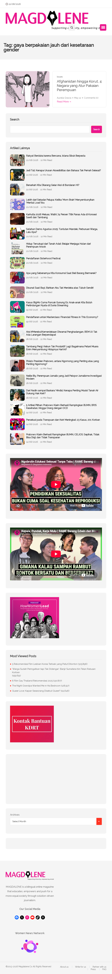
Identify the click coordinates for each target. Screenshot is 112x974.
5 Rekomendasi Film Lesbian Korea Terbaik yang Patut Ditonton (44, 664)
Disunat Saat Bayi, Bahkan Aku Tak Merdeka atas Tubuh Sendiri (59, 287)
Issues (60, 77)
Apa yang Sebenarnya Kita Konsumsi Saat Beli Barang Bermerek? (61, 273)
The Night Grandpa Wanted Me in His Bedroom (36, 685)
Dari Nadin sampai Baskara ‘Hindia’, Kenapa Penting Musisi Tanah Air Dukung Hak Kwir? (62, 392)
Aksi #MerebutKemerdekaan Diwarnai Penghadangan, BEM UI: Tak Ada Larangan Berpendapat (61, 333)
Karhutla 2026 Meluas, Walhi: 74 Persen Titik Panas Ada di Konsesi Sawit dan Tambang (61, 216)
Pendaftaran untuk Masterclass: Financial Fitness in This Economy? (62, 317)
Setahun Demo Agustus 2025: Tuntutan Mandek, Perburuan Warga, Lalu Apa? (62, 230)
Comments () (91, 98)
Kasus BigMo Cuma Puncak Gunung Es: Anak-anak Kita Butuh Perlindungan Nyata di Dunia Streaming (59, 304)
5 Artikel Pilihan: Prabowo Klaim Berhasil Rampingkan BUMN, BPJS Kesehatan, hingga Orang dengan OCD (61, 406)
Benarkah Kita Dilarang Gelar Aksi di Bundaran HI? (52, 185)
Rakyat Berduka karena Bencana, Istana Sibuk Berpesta (55, 155)
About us (64, 967)
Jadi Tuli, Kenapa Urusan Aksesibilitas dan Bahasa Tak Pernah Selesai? (63, 170)
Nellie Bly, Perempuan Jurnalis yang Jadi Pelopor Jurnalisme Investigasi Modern (64, 377)
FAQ (104, 969)
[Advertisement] (56, 779)
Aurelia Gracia (64, 98)
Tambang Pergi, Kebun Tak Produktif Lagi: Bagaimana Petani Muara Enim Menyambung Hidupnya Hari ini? (62, 348)
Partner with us (99, 967)
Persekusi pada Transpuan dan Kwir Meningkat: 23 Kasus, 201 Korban (63, 419)
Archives (15, 814)
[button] (103, 27)
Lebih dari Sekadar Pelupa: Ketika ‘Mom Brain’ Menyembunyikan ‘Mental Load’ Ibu (60, 201)
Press (93, 969)
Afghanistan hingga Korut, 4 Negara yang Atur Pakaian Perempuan (79, 85)
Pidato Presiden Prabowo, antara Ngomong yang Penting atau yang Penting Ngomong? (62, 362)
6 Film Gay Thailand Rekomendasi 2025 (32, 680)
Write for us (80, 967)
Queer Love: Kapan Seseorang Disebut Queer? (36, 691)
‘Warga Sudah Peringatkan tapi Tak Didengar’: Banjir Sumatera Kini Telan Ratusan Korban (54, 671)
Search (14, 119)
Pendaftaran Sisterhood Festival (43, 258)
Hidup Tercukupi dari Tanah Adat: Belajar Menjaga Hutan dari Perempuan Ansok (58, 245)
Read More (63, 101)
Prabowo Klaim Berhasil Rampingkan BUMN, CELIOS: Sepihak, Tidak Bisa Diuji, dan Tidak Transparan (62, 436)
